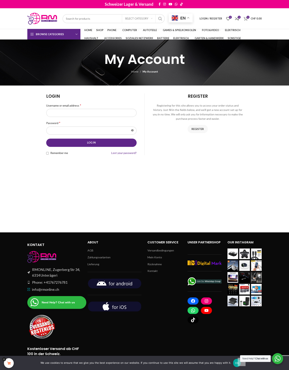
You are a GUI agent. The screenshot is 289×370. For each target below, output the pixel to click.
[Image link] (42, 256)
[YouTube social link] (170, 4)
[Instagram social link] (164, 4)
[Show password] (132, 130)
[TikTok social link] (181, 4)
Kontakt (152, 270)
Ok (237, 362)
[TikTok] (193, 319)
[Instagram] (206, 301)
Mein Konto (154, 257)
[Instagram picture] (232, 254)
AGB (90, 250)
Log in (91, 142)
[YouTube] (206, 310)
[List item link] (54, 282)
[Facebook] (193, 301)
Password (53, 123)
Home (134, 71)
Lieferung (93, 264)
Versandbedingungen (160, 250)
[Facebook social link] (159, 4)
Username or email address (63, 105)
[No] (242, 362)
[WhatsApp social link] (176, 4)
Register (197, 129)
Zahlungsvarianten (98, 257)
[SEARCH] (160, 18)
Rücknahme (154, 264)
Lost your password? (124, 153)
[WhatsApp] (193, 310)
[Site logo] (43, 18)
